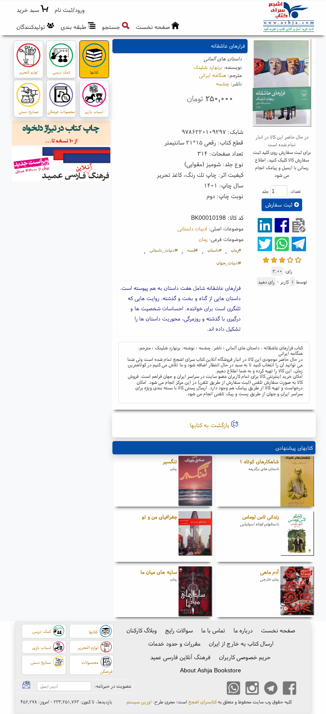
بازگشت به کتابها (210, 425)
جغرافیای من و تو (159, 516)
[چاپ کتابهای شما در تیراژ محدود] (61, 134)
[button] (70, 10)
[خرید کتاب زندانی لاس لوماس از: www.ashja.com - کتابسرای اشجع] (297, 536)
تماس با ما (213, 630)
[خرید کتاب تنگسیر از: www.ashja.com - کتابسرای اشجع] (195, 481)
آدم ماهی (269, 571)
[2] (274, 259)
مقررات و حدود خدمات (174, 643)
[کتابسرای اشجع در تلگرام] (270, 689)
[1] (266, 259)
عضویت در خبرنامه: (112, 686)
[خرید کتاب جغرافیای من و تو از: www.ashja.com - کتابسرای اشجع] (195, 536)
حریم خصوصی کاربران (245, 657)
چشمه (222, 83)
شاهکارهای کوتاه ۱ (259, 461)
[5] (298, 259)
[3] (282, 259)
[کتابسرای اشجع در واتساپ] (233, 689)
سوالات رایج (179, 630)
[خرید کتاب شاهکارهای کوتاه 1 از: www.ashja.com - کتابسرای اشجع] (297, 481)
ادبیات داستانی (192, 228)
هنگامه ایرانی (212, 75)
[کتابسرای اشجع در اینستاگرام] (252, 689)
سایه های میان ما (159, 571)
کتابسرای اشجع (202, 701)
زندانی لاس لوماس (260, 516)
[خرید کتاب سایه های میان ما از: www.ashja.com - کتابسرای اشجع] (195, 591)
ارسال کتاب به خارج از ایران (241, 643)
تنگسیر (170, 461)
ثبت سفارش (279, 205)
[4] (290, 259)
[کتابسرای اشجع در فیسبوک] (289, 689)
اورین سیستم (139, 701)
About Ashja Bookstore (210, 670)
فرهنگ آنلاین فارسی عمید (180, 657)
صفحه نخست (278, 630)
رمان (203, 239)
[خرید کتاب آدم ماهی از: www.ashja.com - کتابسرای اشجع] (297, 591)
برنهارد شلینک (208, 67)
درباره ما (243, 630)
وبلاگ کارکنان (141, 630)
